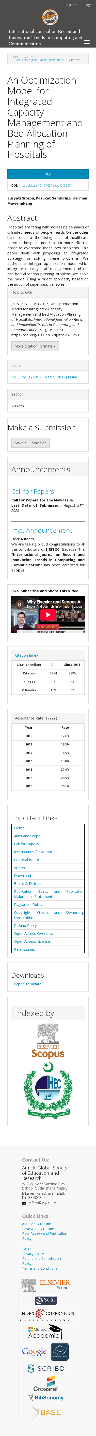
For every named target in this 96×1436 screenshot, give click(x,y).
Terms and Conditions (39, 1268)
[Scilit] (45, 1300)
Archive (20, 867)
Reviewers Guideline (38, 1228)
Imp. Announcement (41, 530)
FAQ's (27, 1248)
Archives (29, 57)
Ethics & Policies (28, 883)
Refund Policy (25, 925)
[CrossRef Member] (45, 1382)
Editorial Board (26, 859)
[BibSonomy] (45, 1397)
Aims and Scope (27, 835)
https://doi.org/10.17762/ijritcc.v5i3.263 (45, 185)
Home (15, 57)
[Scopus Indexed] (48, 1041)
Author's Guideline (36, 1223)
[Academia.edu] (60, 1351)
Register (71, 4)
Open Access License (32, 941)
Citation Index (26, 655)
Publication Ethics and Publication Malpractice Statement (49, 894)
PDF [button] (48, 174)
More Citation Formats (34, 346)
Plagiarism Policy (28, 904)
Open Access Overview (34, 933)
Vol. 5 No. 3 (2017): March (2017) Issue (40, 60)
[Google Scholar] (34, 1351)
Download (22, 875)
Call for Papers (32, 491)
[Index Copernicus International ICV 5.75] (47, 1314)
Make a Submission (31, 442)
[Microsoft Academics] (45, 1331)
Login (88, 4)
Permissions (24, 949)
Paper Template (28, 983)
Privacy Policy (33, 1253)
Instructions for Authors (34, 851)
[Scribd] (46, 1367)
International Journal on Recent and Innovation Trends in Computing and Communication (45, 32)
